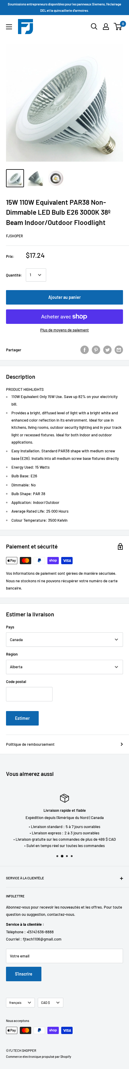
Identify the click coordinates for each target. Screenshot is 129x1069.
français (15, 1002)
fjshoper (14, 236)
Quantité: (14, 275)
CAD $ (45, 1002)
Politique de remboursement (30, 744)
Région (12, 654)
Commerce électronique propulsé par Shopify (38, 1056)
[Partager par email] (119, 350)
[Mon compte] (106, 26)
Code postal (16, 681)
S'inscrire (23, 973)
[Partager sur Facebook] (84, 350)
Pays (10, 627)
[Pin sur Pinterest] (96, 350)
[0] (118, 26)
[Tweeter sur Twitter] (107, 350)
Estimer (22, 718)
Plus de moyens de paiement (64, 329)
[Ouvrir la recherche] (94, 26)
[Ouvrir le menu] (9, 26)
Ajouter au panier (64, 297)
